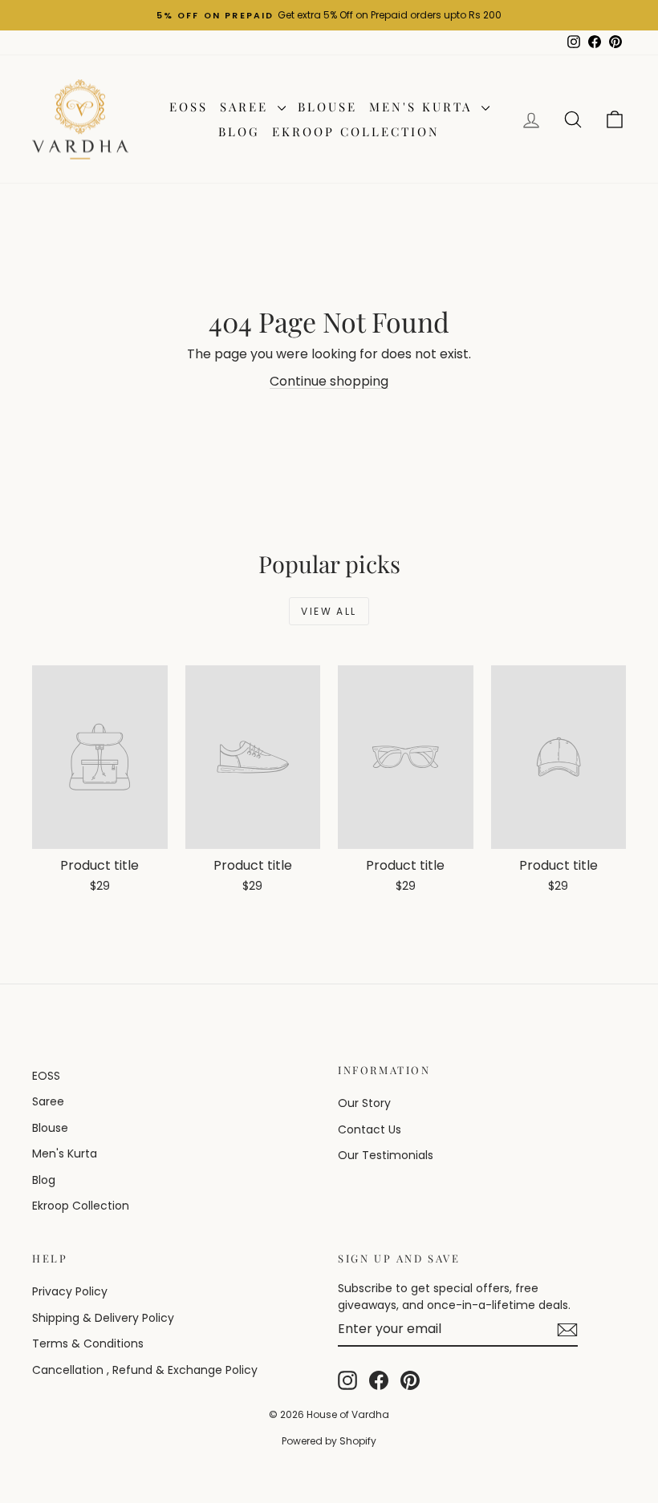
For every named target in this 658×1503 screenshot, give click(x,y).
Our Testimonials (385, 1155)
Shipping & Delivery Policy (103, 1318)
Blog (239, 131)
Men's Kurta (423, 107)
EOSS (188, 107)
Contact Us (369, 1129)
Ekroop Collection (356, 131)
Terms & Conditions (88, 1343)
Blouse (327, 107)
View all (328, 611)
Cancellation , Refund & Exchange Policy (145, 1370)
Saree (247, 107)
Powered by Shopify (329, 1441)
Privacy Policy (70, 1291)
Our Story (364, 1103)
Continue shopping (329, 381)
